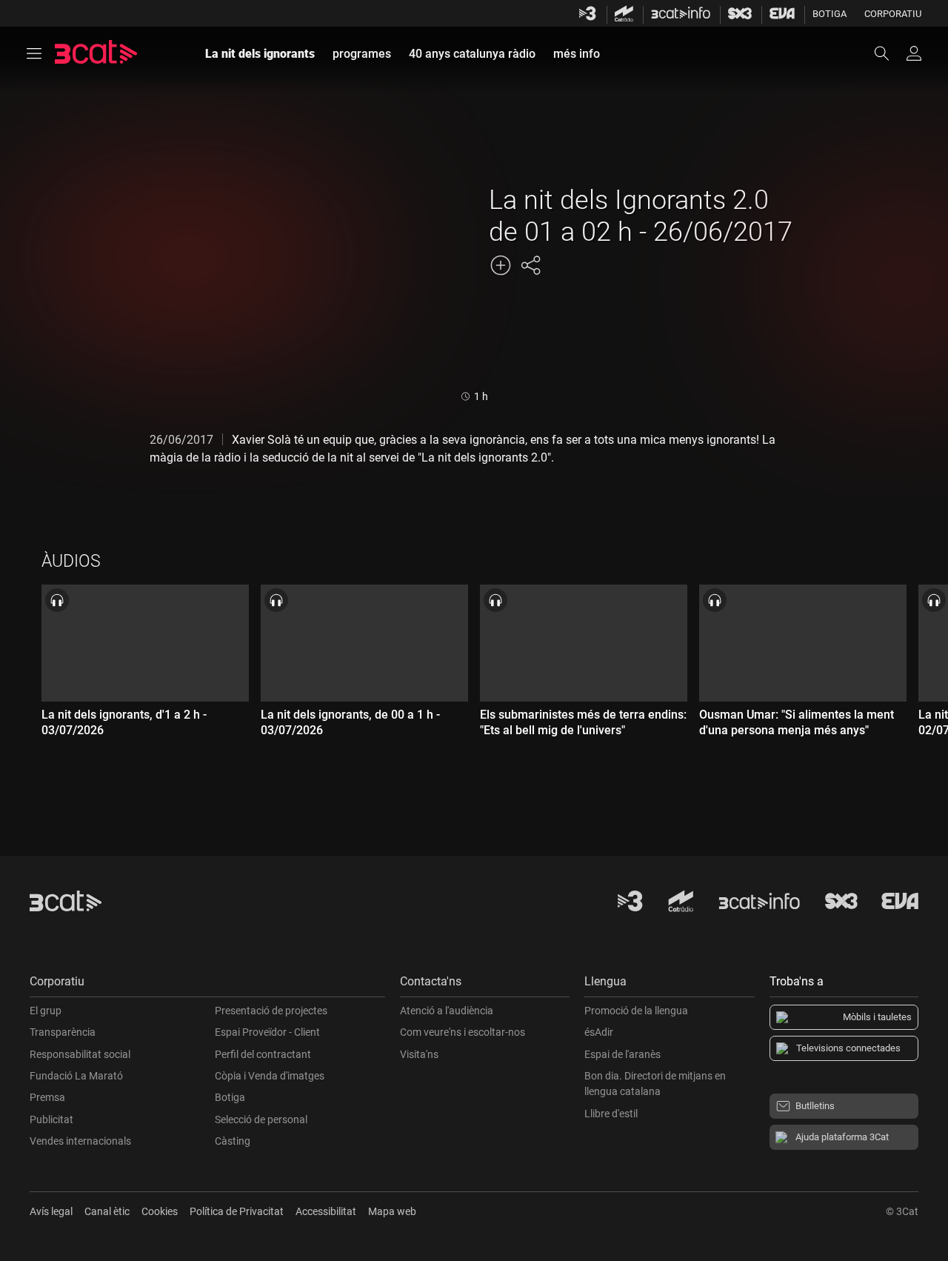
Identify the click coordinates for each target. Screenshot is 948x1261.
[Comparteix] (530, 265)
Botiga (829, 13)
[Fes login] (914, 53)
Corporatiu (892, 13)
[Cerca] (888, 53)
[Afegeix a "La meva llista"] (501, 265)
